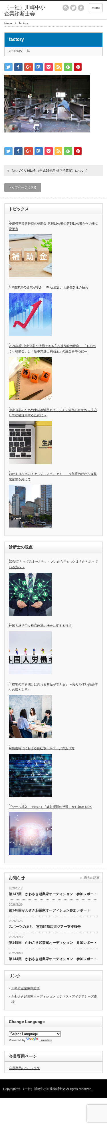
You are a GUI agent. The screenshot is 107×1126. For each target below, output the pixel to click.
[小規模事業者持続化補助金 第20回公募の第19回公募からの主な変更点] (30, 255)
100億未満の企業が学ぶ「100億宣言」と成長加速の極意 (48, 287)
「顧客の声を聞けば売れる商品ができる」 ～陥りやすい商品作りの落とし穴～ (53, 687)
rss (65, 8)
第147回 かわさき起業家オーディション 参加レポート (53, 894)
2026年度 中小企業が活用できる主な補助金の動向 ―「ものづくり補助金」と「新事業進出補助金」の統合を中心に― (52, 348)
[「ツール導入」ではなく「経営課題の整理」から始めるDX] (30, 833)
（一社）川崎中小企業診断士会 (43, 1089)
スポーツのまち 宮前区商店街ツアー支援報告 (45, 927)
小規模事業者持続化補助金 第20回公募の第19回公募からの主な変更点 (53, 226)
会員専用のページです (24, 1068)
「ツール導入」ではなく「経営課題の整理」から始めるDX (50, 806)
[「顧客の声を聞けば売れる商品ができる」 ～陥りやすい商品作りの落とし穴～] (30, 716)
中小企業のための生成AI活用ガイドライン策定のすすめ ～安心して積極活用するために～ (53, 412)
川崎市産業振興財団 (25, 988)
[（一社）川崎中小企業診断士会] (25, 11)
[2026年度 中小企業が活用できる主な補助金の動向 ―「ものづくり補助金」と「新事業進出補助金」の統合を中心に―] (30, 378)
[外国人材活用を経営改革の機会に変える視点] (30, 652)
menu (96, 7)
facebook (81, 8)
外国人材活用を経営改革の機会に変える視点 (40, 625)
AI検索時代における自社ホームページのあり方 (41, 748)
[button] (47, 103)
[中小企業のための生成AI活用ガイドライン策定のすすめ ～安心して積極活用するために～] (30, 442)
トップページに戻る (23, 187)
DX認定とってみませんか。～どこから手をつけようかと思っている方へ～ (53, 564)
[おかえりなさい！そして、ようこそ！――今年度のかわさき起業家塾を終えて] (30, 506)
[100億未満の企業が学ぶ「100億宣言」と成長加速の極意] (30, 314)
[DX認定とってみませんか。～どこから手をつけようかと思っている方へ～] (30, 594)
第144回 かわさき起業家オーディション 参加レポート (53, 959)
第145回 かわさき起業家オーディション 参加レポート (53, 943)
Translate (45, 1040)
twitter (73, 8)
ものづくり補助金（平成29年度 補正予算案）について (49, 170)
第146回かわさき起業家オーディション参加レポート (49, 910)
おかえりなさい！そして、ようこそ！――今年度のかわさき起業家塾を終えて (53, 476)
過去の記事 (92, 877)
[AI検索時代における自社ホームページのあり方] (30, 775)
